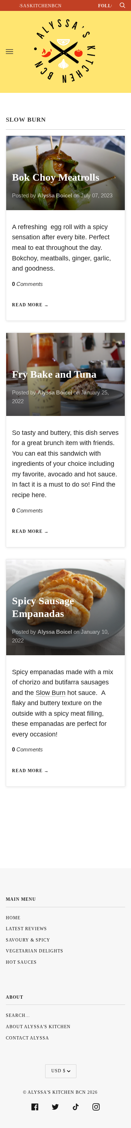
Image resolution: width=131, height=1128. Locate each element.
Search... (18, 1015)
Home (13, 917)
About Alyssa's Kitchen (38, 1026)
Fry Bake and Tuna (54, 374)
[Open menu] (17, 52)
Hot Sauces (21, 962)
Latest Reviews (26, 928)
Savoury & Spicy (28, 940)
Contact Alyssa (27, 1038)
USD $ (58, 1070)
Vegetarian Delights (34, 951)
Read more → (30, 304)
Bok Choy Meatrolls (55, 177)
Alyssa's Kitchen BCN (57, 1092)
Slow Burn (51, 692)
